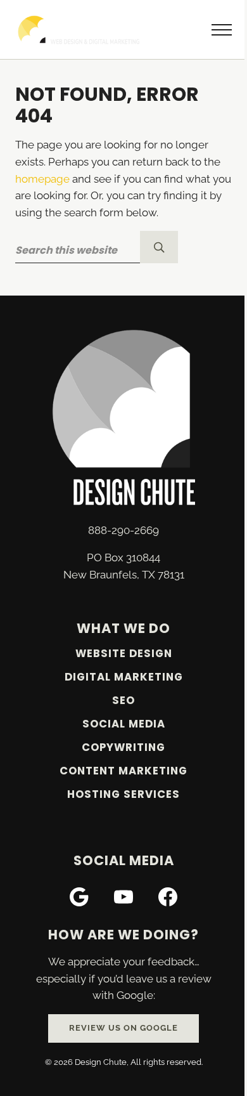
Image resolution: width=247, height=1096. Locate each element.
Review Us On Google (123, 1028)
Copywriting (123, 747)
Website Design (123, 653)
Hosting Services (123, 794)
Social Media (123, 724)
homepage (42, 179)
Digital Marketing (124, 677)
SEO (123, 700)
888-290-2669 (123, 530)
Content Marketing (123, 771)
